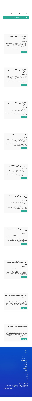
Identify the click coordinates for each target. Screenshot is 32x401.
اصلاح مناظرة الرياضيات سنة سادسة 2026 (17, 197)
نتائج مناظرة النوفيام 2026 (19, 135)
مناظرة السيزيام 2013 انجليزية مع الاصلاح (17, 38)
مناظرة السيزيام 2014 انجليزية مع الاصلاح (17, 104)
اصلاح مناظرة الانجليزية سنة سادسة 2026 (17, 263)
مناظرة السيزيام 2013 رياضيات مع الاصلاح (17, 71)
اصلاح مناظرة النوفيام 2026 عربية (17, 166)
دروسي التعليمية (23, 383)
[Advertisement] (16, 6)
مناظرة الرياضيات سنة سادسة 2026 (17, 326)
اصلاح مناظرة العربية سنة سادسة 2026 (16, 295)
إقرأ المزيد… (23, 52)
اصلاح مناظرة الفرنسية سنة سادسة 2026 (17, 230)
